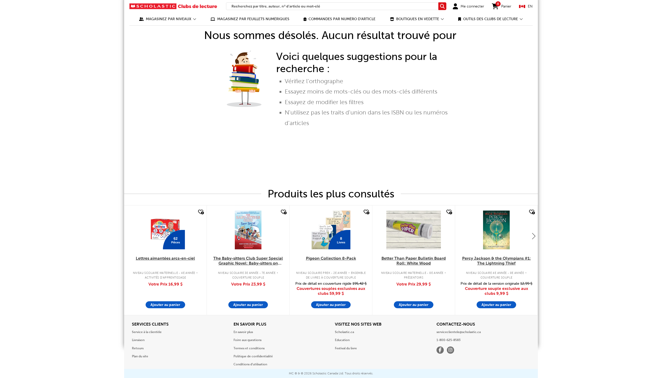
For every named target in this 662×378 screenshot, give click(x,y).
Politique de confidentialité (253, 356)
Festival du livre (346, 348)
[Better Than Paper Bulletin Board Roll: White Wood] (413, 230)
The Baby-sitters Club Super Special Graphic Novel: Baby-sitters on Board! (248, 261)
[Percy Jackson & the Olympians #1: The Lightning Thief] (496, 230)
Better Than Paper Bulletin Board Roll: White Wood (413, 260)
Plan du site (140, 356)
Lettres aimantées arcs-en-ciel (165, 258)
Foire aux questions (247, 340)
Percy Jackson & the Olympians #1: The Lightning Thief (496, 260)
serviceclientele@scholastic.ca (459, 332)
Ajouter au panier (165, 305)
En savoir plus (243, 332)
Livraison (138, 340)
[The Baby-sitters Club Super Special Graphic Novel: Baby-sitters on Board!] (248, 230)
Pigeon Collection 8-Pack (331, 258)
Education (342, 340)
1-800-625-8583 (449, 340)
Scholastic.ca (344, 332)
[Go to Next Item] (533, 236)
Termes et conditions (249, 348)
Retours (138, 348)
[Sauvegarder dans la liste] (200, 212)
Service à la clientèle (147, 332)
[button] (167, 19)
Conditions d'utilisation (250, 364)
